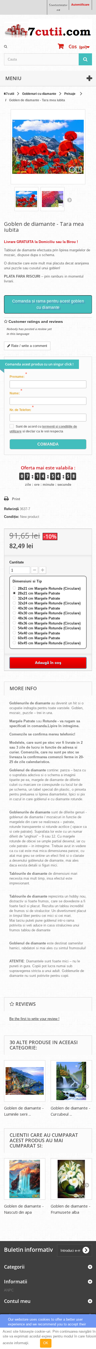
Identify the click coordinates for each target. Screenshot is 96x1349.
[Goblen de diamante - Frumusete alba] (71, 1179)
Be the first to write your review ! (34, 1019)
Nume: (16, 393)
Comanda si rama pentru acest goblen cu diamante (48, 304)
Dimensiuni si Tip (28, 581)
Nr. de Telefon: (22, 410)
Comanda (48, 444)
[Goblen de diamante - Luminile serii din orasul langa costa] (24, 1081)
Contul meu (17, 1301)
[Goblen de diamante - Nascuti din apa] (24, 1179)
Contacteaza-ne (58, 7)
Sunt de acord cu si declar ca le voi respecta (43, 429)
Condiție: (11, 517)
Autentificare (80, 4)
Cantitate (16, 562)
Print (16, 499)
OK (45, 1343)
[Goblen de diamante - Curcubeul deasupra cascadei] (71, 1081)
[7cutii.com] (48, 29)
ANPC (9, 1290)
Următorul (69, 200)
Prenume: (18, 376)
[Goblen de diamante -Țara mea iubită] (26, 199)
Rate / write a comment (28, 346)
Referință (11, 509)
